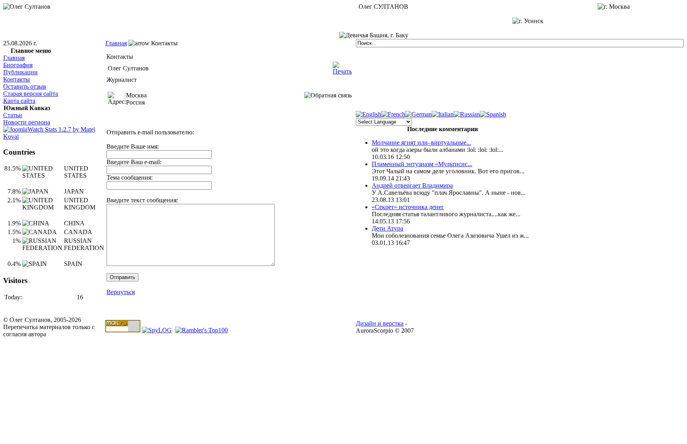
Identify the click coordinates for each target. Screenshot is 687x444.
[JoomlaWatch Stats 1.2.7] (54, 136)
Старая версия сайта (30, 93)
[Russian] (467, 114)
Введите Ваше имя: (133, 146)
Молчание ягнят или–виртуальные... (421, 142)
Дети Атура (387, 228)
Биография (18, 65)
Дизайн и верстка (380, 323)
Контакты (16, 79)
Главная (116, 43)
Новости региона (26, 122)
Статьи (12, 115)
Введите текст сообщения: (142, 200)
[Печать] (342, 66)
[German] (418, 114)
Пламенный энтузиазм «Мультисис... (422, 164)
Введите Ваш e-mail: (134, 162)
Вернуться (121, 292)
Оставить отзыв (24, 86)
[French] (393, 114)
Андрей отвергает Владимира (412, 185)
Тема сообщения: (130, 177)
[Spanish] (493, 114)
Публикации (20, 72)
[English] (368, 114)
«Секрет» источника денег (408, 207)
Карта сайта (19, 100)
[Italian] (443, 114)
